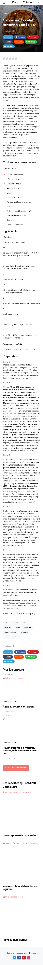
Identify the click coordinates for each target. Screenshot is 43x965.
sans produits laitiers (11, 637)
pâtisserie (27, 627)
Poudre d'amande (10, 632)
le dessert (8, 627)
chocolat (15, 623)
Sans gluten (24, 632)
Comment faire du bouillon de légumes (20, 887)
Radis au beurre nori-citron (18, 706)
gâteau (24, 623)
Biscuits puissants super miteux (21, 835)
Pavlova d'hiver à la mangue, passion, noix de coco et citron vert (20, 750)
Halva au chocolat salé (15, 939)
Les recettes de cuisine (10, 13)
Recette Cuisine (22, 2)
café (6, 623)
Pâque (18, 627)
